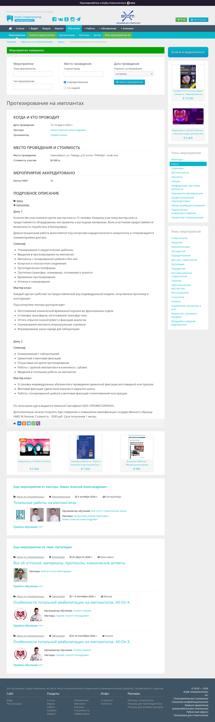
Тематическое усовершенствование (183, 211)
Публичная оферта (197, 711)
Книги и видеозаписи (42, 35)
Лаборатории (82, 713)
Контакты (106, 703)
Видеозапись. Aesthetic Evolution (34, 461)
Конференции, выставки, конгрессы (185, 187)
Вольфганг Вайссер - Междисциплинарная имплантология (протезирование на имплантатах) (137, 463)
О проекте (107, 700)
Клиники (127, 28)
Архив (97, 35)
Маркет (59, 28)
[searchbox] (15, 74)
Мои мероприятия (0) (117, 35)
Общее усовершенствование (188, 205)
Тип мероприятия (23, 81)
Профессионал (58, 135)
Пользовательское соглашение (191, 698)
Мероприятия (17, 35)
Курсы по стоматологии (30, 496)
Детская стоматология (184, 259)
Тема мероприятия (24, 68)
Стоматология (179, 238)
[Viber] (38, 423)
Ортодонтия (178, 251)
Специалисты (82, 710)
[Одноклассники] (24, 423)
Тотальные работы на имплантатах (44, 502)
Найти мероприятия (130, 82)
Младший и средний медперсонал (183, 323)
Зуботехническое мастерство (181, 286)
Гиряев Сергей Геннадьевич (72, 615)
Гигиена (176, 301)
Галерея (51, 710)
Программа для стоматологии (191, 715)
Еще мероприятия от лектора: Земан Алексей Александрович (60, 487)
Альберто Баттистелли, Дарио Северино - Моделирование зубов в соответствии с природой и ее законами (188, 92)
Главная (11, 41)
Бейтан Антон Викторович (56, 571)
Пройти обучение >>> (28, 527)
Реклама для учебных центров (145, 707)
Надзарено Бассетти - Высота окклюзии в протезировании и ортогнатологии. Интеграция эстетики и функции (85, 463)
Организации (67, 35)
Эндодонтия (178, 268)
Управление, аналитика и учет (186, 307)
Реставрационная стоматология (181, 274)
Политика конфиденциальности (190, 701)
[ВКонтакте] (19, 423)
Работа (90, 28)
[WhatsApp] (33, 423)
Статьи (20, 28)
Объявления (108, 28)
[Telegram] (29, 423)
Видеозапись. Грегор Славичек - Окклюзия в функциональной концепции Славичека (188, 132)
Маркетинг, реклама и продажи (184, 315)
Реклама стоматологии (141, 700)
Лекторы (84, 35)
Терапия (176, 280)
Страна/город (72, 68)
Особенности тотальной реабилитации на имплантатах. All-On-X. (72, 602)
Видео (34, 28)
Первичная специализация (187, 217)
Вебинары (177, 159)
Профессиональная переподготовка (182, 199)
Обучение (74, 28)
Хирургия (176, 242)
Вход (182, 19)
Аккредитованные (77, 82)
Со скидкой (73, 87)
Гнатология (177, 297)
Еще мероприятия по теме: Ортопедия (42, 547)
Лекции (175, 181)
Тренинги (177, 176)
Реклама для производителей (145, 703)
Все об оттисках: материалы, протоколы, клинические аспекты (69, 562)
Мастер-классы (180, 172)
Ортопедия (22, 205)
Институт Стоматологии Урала (109, 511)
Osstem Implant (82, 610)
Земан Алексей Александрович (68, 130)
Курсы (20, 200)
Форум (46, 28)
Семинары (177, 168)
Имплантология (61, 496)
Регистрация (199, 19)
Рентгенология (179, 292)
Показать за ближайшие (128, 68)
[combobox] (33, 74)
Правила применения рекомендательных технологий (190, 707)
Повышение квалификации (187, 193)
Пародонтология (180, 255)
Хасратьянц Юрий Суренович (91, 516)
